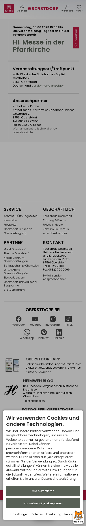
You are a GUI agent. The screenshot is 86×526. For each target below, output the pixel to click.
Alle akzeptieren (43, 491)
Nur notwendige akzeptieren (43, 503)
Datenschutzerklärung (46, 514)
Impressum (72, 514)
